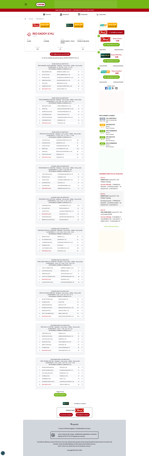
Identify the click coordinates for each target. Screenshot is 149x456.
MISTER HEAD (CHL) (46, 216)
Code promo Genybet (118, 82)
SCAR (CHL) (44, 108)
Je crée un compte (66, 414)
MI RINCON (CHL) (46, 273)
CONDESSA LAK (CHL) (47, 242)
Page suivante (60, 395)
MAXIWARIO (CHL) (46, 378)
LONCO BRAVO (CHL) (47, 248)
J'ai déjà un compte (83, 414)
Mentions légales (69, 428)
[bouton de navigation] (25, 4)
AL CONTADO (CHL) (46, 239)
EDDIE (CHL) (45, 148)
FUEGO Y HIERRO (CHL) (47, 268)
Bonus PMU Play (103, 65)
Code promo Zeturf (118, 49)
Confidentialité (79, 428)
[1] (105, 39)
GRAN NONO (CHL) (46, 154)
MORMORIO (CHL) (46, 205)
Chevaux (31, 18)
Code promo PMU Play (118, 65)
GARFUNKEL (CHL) (46, 333)
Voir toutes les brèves (111, 226)
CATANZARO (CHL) (46, 120)
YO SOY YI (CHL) (45, 74)
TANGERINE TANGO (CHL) (48, 381)
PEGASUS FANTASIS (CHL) (48, 367)
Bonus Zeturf (103, 49)
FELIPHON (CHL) (46, 77)
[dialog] (3, 453)
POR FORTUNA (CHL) (47, 117)
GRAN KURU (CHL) (46, 310)
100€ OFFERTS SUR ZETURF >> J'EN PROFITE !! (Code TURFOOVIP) (74, 10)
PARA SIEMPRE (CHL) (47, 71)
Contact (61, 428)
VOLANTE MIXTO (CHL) (47, 282)
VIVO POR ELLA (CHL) (47, 174)
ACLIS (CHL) (45, 83)
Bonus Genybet (103, 82)
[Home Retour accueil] (41, 4)
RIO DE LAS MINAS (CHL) (47, 370)
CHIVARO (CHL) (45, 347)
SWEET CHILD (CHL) (46, 344)
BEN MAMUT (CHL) (46, 106)
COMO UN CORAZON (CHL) (48, 276)
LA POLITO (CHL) (46, 145)
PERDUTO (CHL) (45, 236)
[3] (105, 72)
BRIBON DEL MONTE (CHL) (48, 219)
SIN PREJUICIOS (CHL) (47, 111)
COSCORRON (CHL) (46, 114)
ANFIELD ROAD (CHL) (47, 304)
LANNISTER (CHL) (46, 143)
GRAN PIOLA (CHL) (46, 80)
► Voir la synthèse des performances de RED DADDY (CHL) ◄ (60, 58)
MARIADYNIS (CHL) (46, 86)
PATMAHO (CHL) (46, 177)
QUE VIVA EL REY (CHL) (47, 339)
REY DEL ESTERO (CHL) (47, 299)
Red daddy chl (39, 18)
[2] (105, 55)
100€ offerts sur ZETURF (61, 54)
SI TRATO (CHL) (45, 179)
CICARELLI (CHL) (46, 245)
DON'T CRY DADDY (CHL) (48, 313)
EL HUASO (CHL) (46, 140)
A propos (88, 428)
